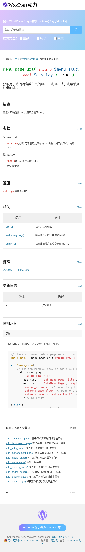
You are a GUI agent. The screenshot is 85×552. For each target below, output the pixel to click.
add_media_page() (16, 457)
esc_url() (10, 226)
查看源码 (7, 270)
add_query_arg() (15, 235)
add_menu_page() (16, 462)
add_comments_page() (18, 438)
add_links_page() (15, 448)
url (7, 492)
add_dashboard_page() (19, 443)
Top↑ (79, 128)
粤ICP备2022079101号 (64, 537)
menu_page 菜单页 (18, 427)
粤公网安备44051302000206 (23, 540)
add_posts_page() (16, 481)
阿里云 (54, 540)
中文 (60, 38)
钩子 (42, 38)
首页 (17, 59)
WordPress (22, 5)
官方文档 (24, 270)
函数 (25, 38)
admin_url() (12, 243)
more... (74, 427)
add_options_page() (17, 467)
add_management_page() (20, 453)
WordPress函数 (29, 59)
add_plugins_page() (17, 476)
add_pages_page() (16, 472)
